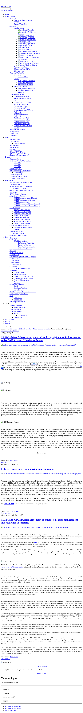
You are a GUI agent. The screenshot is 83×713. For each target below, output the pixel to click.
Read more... (5, 462)
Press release (14, 460)
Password (6, 693)
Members (29, 329)
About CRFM (20, 329)
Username (6, 689)
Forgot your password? (13, 706)
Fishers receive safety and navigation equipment (27, 469)
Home (12, 329)
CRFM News (14, 511)
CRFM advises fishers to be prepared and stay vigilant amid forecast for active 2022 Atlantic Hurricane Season (41, 339)
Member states (38, 329)
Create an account (11, 710)
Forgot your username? (13, 708)
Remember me (8, 697)
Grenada (47, 329)
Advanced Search (7, 11)
